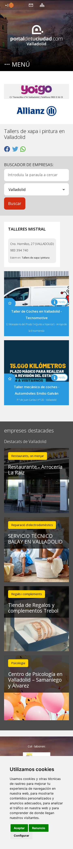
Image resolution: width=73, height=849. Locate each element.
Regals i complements (26, 594)
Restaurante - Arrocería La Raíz (35, 469)
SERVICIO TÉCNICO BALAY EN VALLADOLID (35, 538)
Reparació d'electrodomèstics (32, 525)
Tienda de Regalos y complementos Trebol (33, 607)
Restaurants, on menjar (27, 456)
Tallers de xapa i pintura (35, 257)
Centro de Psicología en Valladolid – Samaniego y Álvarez (35, 679)
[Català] (9, 5)
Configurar (21, 835)
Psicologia (18, 663)
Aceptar (19, 828)
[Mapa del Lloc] (42, 4)
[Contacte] (30, 4)
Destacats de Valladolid (25, 441)
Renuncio (38, 828)
